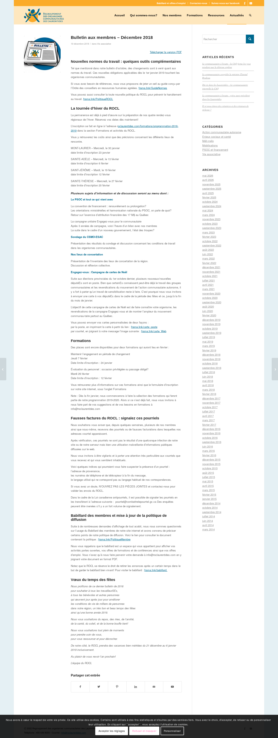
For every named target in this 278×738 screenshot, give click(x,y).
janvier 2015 (209, 499)
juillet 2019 (208, 337)
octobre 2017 (210, 407)
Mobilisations (210, 145)
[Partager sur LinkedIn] (136, 686)
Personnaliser (172, 731)
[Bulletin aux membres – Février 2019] (275, 369)
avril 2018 (208, 385)
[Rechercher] (250, 15)
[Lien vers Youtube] (251, 3)
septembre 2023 (211, 228)
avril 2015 (208, 486)
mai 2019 (207, 341)
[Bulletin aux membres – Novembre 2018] (3, 369)
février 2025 (209, 197)
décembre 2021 (211, 267)
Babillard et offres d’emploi (171, 3)
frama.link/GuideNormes (153, 88)
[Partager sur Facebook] (80, 686)
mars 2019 (208, 346)
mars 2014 (208, 529)
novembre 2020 (211, 293)
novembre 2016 (211, 433)
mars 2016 (208, 451)
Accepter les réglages (112, 731)
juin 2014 (207, 521)
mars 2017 (208, 420)
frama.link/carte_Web (153, 331)
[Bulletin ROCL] (42, 54)
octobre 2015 (210, 468)
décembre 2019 (211, 320)
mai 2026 (207, 175)
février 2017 (209, 425)
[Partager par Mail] (154, 686)
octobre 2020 (210, 298)
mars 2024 (208, 215)
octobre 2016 (210, 438)
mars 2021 (208, 289)
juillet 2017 (208, 411)
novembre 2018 (211, 359)
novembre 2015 (211, 464)
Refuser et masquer (144, 731)
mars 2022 (208, 258)
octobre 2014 (210, 507)
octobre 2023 (210, 223)
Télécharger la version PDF (166, 52)
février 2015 (209, 494)
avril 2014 (208, 525)
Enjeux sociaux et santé (216, 137)
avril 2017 (208, 416)
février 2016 (209, 455)
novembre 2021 (211, 272)
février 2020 (209, 315)
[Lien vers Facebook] (245, 3)
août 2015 (208, 473)
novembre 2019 (211, 324)
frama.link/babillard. (155, 570)
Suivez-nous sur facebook (225, 3)
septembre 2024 (211, 206)
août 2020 (208, 306)
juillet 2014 (208, 516)
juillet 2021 (208, 280)
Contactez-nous (198, 3)
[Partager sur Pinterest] (117, 686)
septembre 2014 (211, 512)
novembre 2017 (211, 403)
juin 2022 (207, 254)
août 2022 (208, 250)
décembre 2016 (211, 429)
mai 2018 (207, 381)
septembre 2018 (211, 368)
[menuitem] (171, 3)
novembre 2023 (211, 219)
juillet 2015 (208, 477)
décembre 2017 (211, 398)
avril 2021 (208, 285)
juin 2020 (207, 311)
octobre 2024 (210, 201)
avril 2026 (208, 180)
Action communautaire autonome (221, 132)
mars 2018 (208, 390)
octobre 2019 (210, 328)
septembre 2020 (211, 302)
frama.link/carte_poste (144, 327)
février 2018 (209, 394)
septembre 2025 (211, 188)
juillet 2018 (208, 372)
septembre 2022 (211, 245)
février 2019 (209, 350)
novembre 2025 (211, 184)
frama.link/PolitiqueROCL (98, 99)
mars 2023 (208, 232)
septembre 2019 (211, 333)
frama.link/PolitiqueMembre (114, 539)
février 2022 (209, 263)
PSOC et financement (215, 150)
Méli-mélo (208, 141)
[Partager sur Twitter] (99, 686)
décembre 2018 (211, 354)
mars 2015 (208, 490)
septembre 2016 (211, 442)
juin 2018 (207, 376)
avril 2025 (208, 193)
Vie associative (104, 43)
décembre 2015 (211, 459)
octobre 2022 (210, 241)
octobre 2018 (210, 363)
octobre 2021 (210, 276)
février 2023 (209, 237)
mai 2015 (207, 481)
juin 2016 (207, 446)
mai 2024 (207, 210)
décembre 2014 (211, 503)
